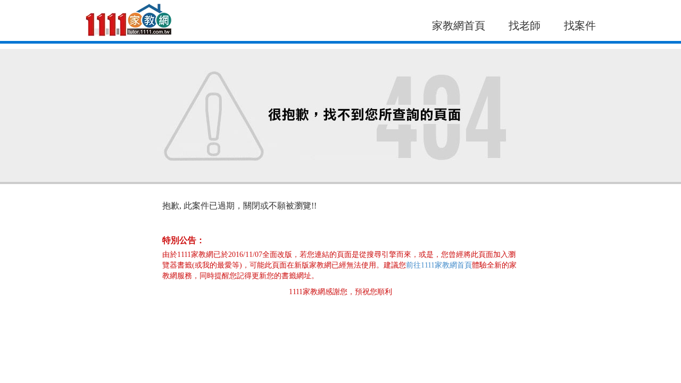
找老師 (525, 25)
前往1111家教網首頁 (439, 265)
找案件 (580, 25)
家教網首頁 (458, 25)
